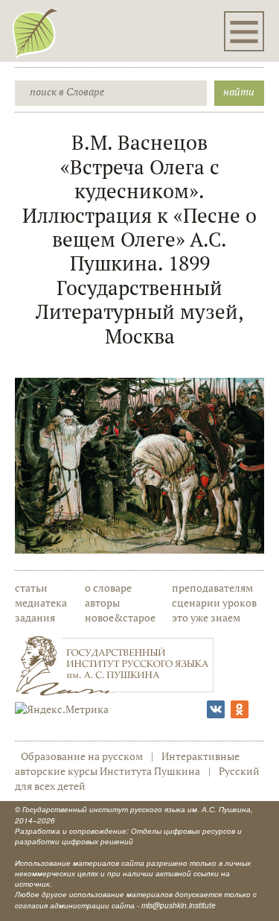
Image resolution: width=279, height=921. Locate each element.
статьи (31, 587)
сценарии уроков (214, 602)
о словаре (108, 587)
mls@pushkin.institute (178, 905)
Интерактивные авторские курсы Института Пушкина (127, 763)
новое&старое (120, 617)
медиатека (41, 602)
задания (35, 617)
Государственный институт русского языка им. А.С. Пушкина (136, 809)
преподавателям (212, 587)
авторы (102, 602)
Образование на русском (82, 756)
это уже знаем (206, 617)
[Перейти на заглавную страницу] (35, 32)
